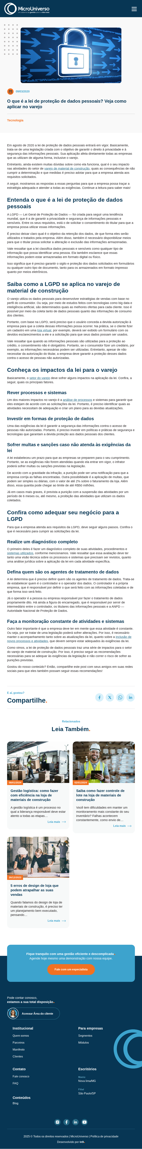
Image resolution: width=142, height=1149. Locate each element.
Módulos (83, 1042)
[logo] (26, 8)
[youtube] (84, 1122)
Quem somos (21, 1035)
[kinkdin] (75, 1122)
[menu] (134, 9)
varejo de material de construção (67, 168)
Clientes (18, 1056)
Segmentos (85, 1035)
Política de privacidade (104, 1136)
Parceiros (18, 1042)
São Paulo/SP (87, 1093)
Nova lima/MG (87, 1080)
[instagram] (57, 1122)
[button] (99, 697)
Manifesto (19, 1049)
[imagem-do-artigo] (38, 762)
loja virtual (44, 330)
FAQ (15, 1083)
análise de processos (77, 400)
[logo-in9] (82, 1141)
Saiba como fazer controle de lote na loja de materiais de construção (100, 795)
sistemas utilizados (20, 553)
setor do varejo (39, 378)
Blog (15, 1103)
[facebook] (66, 1122)
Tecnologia (15, 120)
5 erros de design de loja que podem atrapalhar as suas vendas (35, 890)
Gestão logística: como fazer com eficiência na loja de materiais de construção (34, 795)
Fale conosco (21, 1076)
